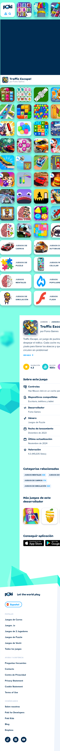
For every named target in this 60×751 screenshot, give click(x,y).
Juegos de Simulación (37, 486)
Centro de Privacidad (15, 675)
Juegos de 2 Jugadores (16, 631)
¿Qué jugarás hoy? (10, 14)
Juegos (44, 322)
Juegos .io (10, 626)
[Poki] (7, 7)
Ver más (27, 355)
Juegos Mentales (34, 475)
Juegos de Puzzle (13, 637)
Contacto (9, 669)
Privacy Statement (14, 681)
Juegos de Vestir (13, 643)
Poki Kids (9, 718)
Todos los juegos (13, 649)
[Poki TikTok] (7, 739)
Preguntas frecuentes (15, 663)
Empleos (9, 730)
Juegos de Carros (35, 481)
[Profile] (6, 14)
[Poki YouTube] (23, 739)
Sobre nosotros (12, 707)
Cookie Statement (14, 687)
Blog (7, 724)
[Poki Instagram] (15, 739)
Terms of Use (11, 692)
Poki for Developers (14, 713)
